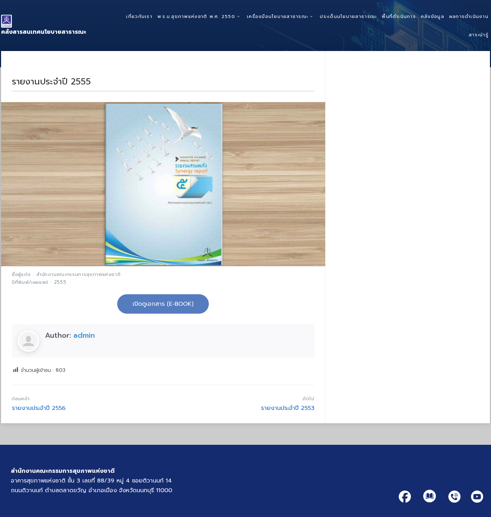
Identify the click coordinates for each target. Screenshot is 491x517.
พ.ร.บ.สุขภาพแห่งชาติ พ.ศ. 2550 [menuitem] (196, 16)
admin (84, 335)
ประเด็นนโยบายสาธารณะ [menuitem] (348, 16)
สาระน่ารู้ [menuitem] (478, 34)
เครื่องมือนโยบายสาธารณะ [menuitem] (277, 16)
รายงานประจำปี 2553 (288, 408)
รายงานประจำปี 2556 (38, 408)
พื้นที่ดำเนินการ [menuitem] (399, 16)
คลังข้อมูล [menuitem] (432, 16)
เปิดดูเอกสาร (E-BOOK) (163, 304)
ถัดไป (309, 398)
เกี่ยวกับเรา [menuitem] (139, 16)
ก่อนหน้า (21, 398)
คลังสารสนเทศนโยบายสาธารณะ (43, 32)
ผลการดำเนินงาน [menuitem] (468, 16)
